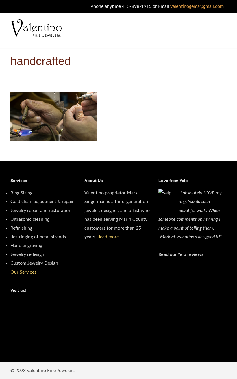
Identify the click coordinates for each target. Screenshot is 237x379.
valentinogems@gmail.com (197, 6)
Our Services (23, 272)
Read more (108, 237)
